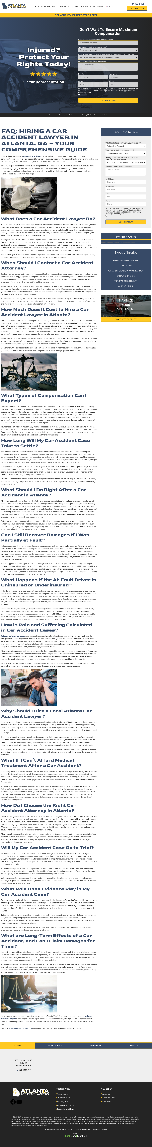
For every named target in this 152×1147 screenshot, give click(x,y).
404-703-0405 (137, 3)
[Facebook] (13, 1102)
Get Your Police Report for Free (76, 15)
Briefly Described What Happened (92, 62)
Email (80, 81)
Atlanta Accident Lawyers (58, 1129)
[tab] (17, 1045)
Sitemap (104, 1129)
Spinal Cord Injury (126, 276)
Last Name (113, 74)
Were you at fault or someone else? (92, 47)
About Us (39, 6)
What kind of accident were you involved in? (95, 39)
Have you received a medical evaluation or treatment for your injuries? (106, 54)
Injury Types (64, 6)
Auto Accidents (50, 6)
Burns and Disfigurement (126, 260)
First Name (82, 74)
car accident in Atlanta (32, 156)
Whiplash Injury (126, 286)
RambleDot (96, 1129)
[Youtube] (19, 1102)
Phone (111, 81)
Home (46, 115)
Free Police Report (88, 6)
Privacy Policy (86, 1129)
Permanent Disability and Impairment (125, 271)
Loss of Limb (126, 265)
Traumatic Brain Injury (126, 281)
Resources (74, 6)
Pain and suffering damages (13, 636)
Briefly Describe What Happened (118, 167)
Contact (100, 6)
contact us (27, 1028)
